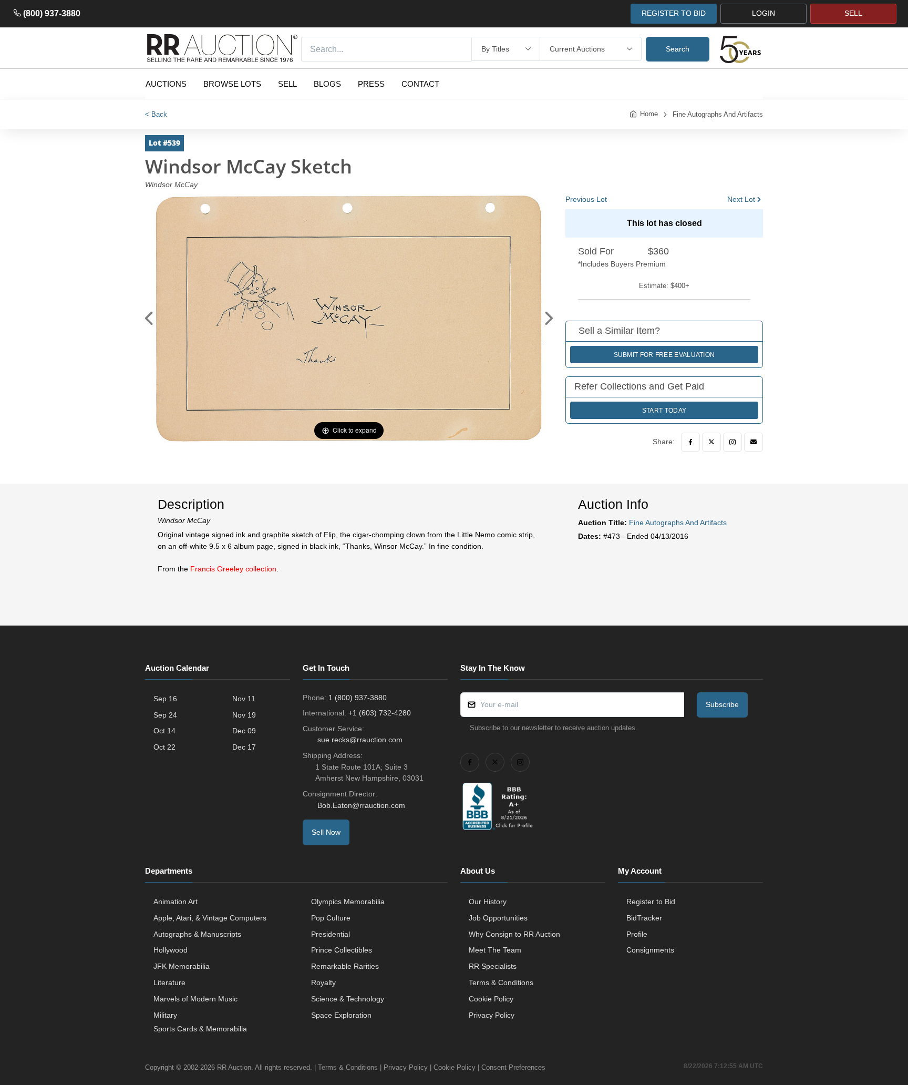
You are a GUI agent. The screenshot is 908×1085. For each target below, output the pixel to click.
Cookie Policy (491, 999)
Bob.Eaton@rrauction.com (361, 805)
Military (165, 1015)
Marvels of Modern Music (195, 999)
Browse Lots (232, 83)
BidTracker (644, 918)
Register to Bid (650, 901)
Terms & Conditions (501, 982)
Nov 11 (243, 698)
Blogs (327, 83)
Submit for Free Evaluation (664, 355)
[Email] (753, 442)
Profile (636, 934)
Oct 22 (164, 747)
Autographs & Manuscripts (197, 934)
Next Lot (741, 199)
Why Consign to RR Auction (514, 934)
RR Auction (234, 1067)
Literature (169, 982)
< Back (156, 114)
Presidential (330, 934)
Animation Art (175, 901)
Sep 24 (165, 715)
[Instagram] (732, 442)
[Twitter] (711, 442)
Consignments (650, 950)
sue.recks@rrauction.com (360, 739)
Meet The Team (495, 950)
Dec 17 (244, 747)
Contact (420, 83)
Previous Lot (586, 199)
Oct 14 (164, 730)
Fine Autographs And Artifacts (718, 114)
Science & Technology (347, 999)
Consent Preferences (513, 1067)
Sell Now (326, 832)
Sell (287, 83)
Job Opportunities (498, 918)
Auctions (166, 83)
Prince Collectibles (341, 950)
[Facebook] (690, 442)
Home (649, 114)
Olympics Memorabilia (348, 901)
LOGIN (763, 13)
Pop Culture (330, 918)
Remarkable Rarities (345, 966)
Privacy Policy (491, 1015)
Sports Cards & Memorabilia (200, 1029)
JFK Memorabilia (181, 966)
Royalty (323, 982)
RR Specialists (493, 966)
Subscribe (722, 704)
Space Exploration (341, 1015)
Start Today (664, 410)
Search (677, 49)
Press (371, 83)
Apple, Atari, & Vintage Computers (209, 918)
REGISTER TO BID (674, 13)
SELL (853, 13)
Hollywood (170, 950)
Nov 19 (244, 715)
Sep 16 (165, 698)
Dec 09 (244, 730)
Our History (488, 901)
